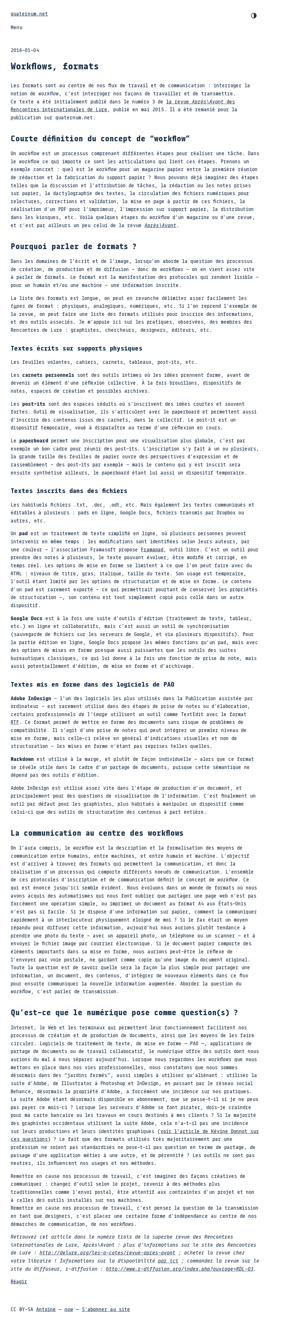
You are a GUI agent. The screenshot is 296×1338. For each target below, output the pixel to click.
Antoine (46, 1309)
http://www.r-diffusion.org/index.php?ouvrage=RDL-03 (180, 1268)
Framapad (152, 549)
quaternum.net (29, 13)
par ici (168, 1260)
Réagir (19, 1281)
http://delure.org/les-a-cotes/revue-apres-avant (107, 1252)
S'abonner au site (106, 1309)
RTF (15, 722)
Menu (16, 27)
